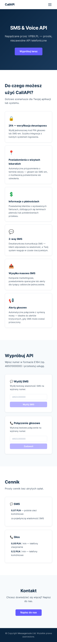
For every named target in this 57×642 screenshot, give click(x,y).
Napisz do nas (28, 612)
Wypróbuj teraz (29, 51)
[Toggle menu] (50, 4)
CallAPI (9, 4)
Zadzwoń (28, 446)
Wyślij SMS (28, 404)
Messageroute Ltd (27, 633)
